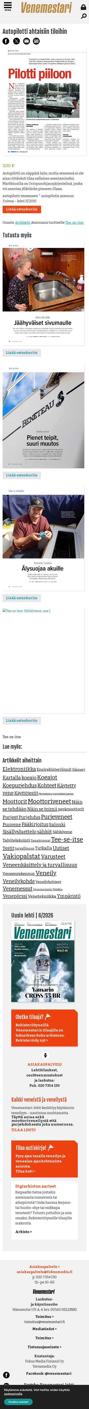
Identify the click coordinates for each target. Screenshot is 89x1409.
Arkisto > (23, 1232)
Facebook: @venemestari (49, 1374)
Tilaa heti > (25, 1171)
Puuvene (12, 824)
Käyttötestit (26, 793)
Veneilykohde (19, 881)
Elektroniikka (19, 769)
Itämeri (78, 769)
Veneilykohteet (48, 882)
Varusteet (53, 857)
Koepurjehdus (20, 785)
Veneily (45, 873)
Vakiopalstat (21, 856)
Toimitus (43, 1338)
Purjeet (10, 817)
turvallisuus (24, 848)
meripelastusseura (63, 793)
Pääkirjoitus (35, 824)
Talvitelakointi (16, 840)
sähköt (44, 832)
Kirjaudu (84, 7)
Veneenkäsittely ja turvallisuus (40, 865)
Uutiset (61, 848)
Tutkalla (43, 848)
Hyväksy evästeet (18, 1402)
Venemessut (17, 889)
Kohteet (46, 785)
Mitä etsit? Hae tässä (84, 16)
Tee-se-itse (74, 223)
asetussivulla (13, 1394)
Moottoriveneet (49, 801)
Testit (8, 848)
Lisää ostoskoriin (22, 209)
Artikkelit (22, 223)
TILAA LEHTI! (23, 1130)
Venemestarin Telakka (47, 889)
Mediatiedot (43, 1329)
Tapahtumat (41, 841)
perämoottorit (71, 809)
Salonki (57, 824)
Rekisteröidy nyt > (32, 1040)
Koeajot (47, 777)
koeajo (29, 778)
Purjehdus (29, 817)
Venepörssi (15, 896)
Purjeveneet (56, 816)
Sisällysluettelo (20, 832)
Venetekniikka (42, 896)
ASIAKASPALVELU (44, 1064)
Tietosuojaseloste (43, 1347)
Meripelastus (45, 793)
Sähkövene (62, 832)
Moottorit (15, 801)
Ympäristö (69, 896)
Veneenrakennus (19, 873)
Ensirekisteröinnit (54, 769)
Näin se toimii (42, 809)
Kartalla (12, 778)
